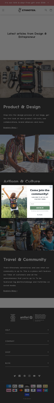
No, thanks (39, 215)
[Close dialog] (51, 187)
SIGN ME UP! (40, 208)
